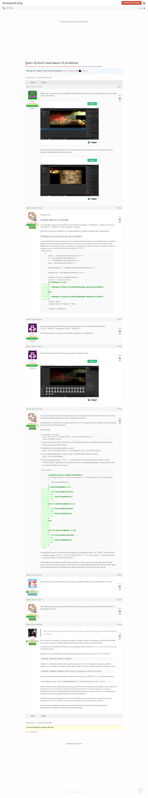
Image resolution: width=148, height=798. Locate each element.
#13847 (119, 319)
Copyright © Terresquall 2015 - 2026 (74, 792)
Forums (33, 66)
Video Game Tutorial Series (46, 66)
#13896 (119, 575)
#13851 (119, 346)
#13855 (119, 409)
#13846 (119, 208)
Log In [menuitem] (140, 8)
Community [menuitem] (9, 8)
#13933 (119, 624)
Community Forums (131, 3)
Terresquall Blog (12, 3)
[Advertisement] (74, 41)
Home (27, 66)
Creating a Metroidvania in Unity (66, 66)
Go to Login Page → (31, 732)
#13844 (119, 86)
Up (119, 98)
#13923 (119, 599)
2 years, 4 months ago (69, 71)
